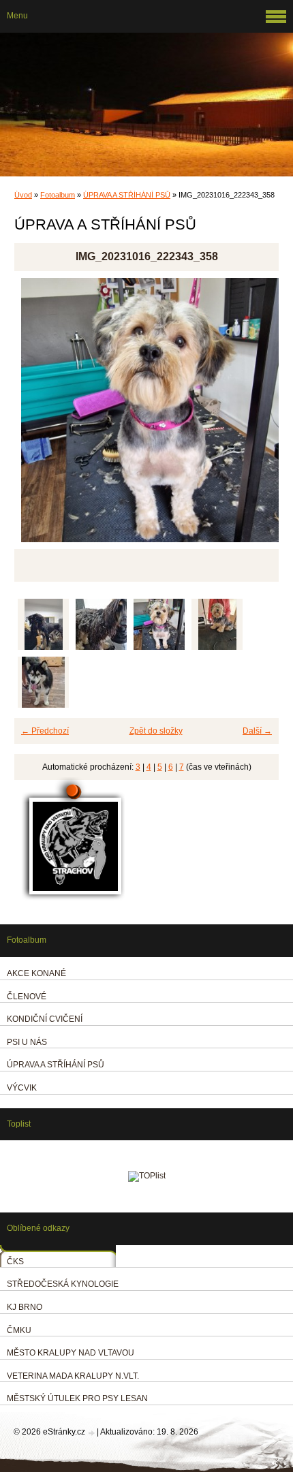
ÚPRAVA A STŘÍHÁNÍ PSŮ (126, 195)
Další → (257, 731)
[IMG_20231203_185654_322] (101, 624)
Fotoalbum (57, 195)
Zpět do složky (156, 731)
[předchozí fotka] (36, 416)
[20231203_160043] (43, 624)
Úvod (23, 195)
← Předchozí (45, 731)
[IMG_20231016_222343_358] (159, 624)
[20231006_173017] (43, 682)
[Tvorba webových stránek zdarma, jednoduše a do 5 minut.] (92, 1433)
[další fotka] (256, 416)
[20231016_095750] (217, 624)
